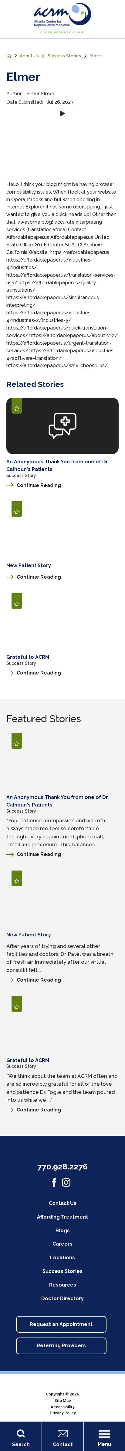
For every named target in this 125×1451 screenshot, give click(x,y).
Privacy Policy (63, 1413)
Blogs (63, 1230)
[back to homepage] (8, 55)
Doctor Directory (62, 1298)
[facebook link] (54, 1182)
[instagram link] (66, 1182)
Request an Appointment (61, 1324)
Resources (62, 1285)
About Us (29, 56)
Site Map (62, 1400)
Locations (62, 1257)
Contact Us (62, 1203)
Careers (62, 1244)
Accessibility (62, 1407)
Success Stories (64, 56)
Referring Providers (61, 1345)
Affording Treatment (62, 1217)
